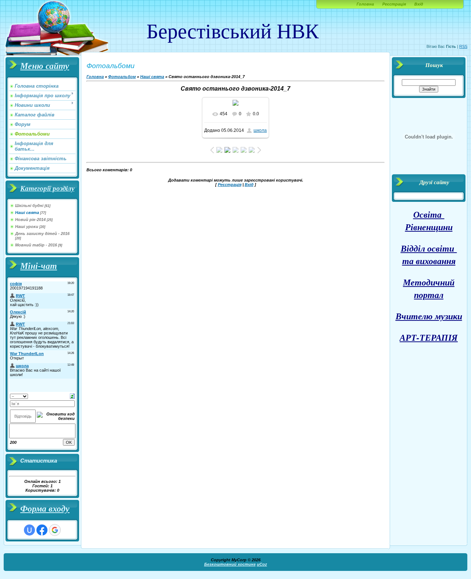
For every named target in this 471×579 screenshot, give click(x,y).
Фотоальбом (122, 76)
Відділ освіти (429, 248)
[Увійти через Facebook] (41, 530)
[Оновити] (72, 395)
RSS (463, 46)
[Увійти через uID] (29, 530)
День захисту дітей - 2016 (42, 233)
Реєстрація (394, 4)
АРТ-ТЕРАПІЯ (429, 337)
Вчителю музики (429, 316)
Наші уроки (26, 226)
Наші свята (27, 212)
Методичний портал (428, 288)
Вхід (418, 4)
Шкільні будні (29, 205)
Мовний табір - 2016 (36, 245)
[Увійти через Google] (55, 530)
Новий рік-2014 (30, 219)
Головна (365, 4)
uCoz (262, 564)
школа (260, 130)
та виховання (429, 261)
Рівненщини (429, 227)
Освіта (429, 214)
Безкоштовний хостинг (230, 564)
